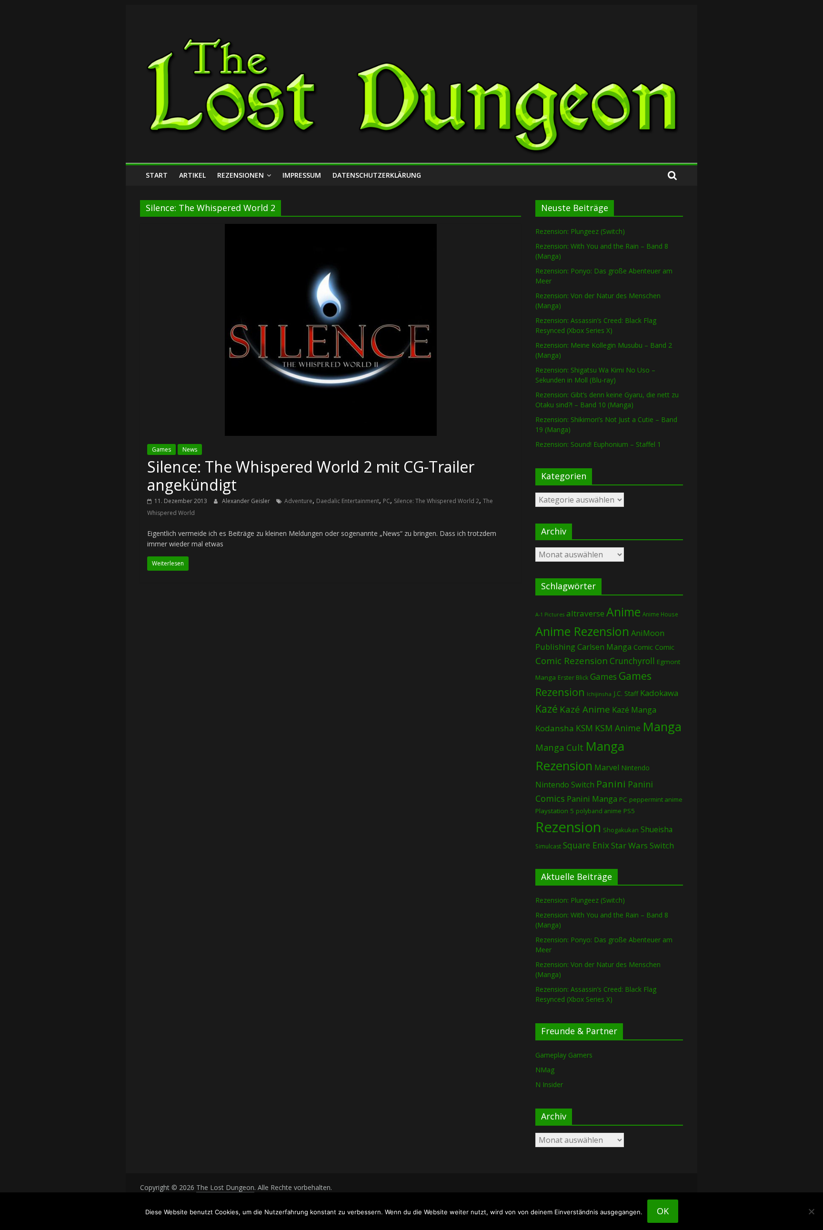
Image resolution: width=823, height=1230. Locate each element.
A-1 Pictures (549, 614)
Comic (643, 647)
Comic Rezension (571, 660)
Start (157, 175)
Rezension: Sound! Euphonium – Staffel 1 (598, 444)
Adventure (298, 501)
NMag (544, 1069)
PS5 (629, 811)
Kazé (546, 709)
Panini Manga (592, 798)
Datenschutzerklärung (376, 175)
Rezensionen (240, 175)
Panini (611, 783)
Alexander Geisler (246, 501)
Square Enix (586, 845)
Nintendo (635, 767)
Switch (662, 845)
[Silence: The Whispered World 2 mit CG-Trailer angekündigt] (331, 229)
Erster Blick (573, 678)
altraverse (585, 613)
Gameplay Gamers (563, 1054)
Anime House (660, 614)
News (189, 449)
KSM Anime (618, 728)
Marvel (606, 767)
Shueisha (656, 829)
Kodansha (554, 728)
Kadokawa (659, 692)
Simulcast (548, 846)
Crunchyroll (632, 660)
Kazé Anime (585, 709)
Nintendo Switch (564, 784)
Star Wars (629, 845)
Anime (623, 612)
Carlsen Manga (604, 647)
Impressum (301, 175)
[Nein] (811, 1211)
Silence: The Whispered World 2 (436, 501)
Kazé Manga (634, 709)
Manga (662, 726)
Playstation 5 (554, 811)
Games (161, 449)
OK (663, 1211)
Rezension (568, 827)
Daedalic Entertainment (347, 501)
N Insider (549, 1084)
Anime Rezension (582, 631)
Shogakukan (621, 830)
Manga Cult (559, 747)
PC (386, 501)
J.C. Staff (625, 693)
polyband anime (599, 811)
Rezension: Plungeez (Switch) (580, 231)
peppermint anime (655, 799)
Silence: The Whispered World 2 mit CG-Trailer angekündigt (310, 475)
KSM (584, 728)
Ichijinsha (599, 693)
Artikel (192, 175)
